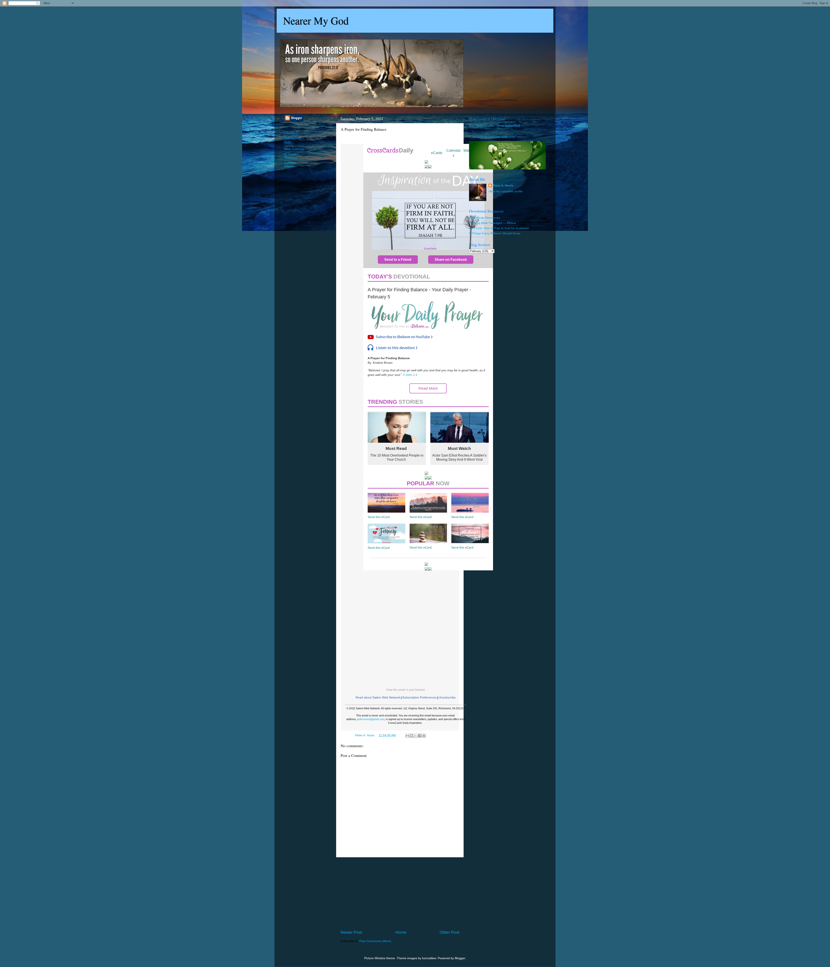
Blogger (460, 958)
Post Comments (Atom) (375, 941)
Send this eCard (379, 517)
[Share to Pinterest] (424, 736)
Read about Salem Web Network (378, 697)
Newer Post (351, 932)
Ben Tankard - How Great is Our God (494, 125)
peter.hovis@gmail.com (371, 719)
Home (401, 932)
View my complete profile (505, 191)
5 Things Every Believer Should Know (494, 233)
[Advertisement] (399, 893)
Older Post (449, 932)
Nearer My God (316, 20)
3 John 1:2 (410, 375)
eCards (436, 153)
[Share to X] (415, 736)
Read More (428, 388)
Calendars (453, 153)
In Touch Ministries (290, 156)
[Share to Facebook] (420, 736)
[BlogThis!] (411, 736)
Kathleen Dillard (290, 164)
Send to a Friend (397, 259)
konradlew (429, 958)
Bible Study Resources (484, 217)
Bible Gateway (294, 149)
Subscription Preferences (419, 697)
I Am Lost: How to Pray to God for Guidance (499, 228)
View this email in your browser (405, 689)
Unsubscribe (447, 697)
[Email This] (407, 736)
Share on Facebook (451, 259)
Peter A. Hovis (503, 185)
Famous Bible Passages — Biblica (492, 223)
